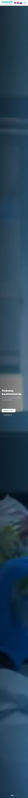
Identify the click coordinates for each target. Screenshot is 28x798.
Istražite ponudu (7, 410)
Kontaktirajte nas (8, 415)
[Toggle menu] (24, 2)
